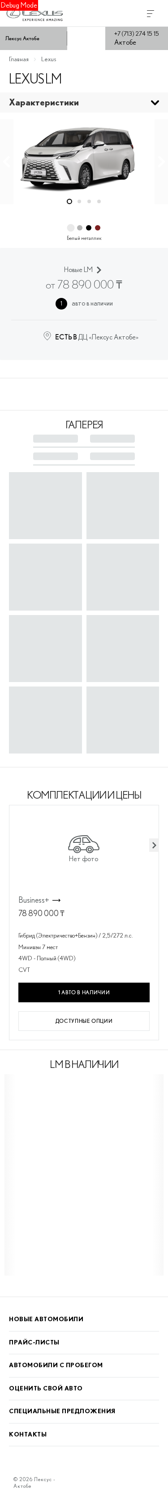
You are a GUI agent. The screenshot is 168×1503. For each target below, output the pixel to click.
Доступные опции (84, 1021)
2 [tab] (79, 201)
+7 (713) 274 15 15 (136, 34)
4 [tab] (99, 201)
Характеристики (44, 102)
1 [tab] (69, 201)
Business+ (33, 900)
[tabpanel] (84, 156)
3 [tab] (89, 201)
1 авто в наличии (84, 992)
